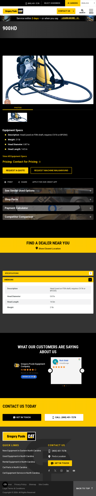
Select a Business (52, 3)
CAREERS (74, 3)
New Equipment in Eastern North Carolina (22, 450)
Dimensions (8, 280)
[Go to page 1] (64, 385)
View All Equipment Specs (15, 156)
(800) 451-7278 (33, 3)
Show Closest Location (49, 248)
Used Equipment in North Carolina (18, 456)
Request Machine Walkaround (51, 170)
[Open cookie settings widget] (5, 484)
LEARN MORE (68, 18)
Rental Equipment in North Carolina (19, 462)
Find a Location (59, 456)
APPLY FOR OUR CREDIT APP (44, 182)
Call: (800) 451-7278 (65, 417)
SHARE (24, 182)
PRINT (10, 182)
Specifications (11, 273)
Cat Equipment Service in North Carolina (21, 473)
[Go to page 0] (62, 385)
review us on (27, 376)
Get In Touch (23, 417)
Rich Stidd (63, 360)
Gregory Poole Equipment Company (33, 365)
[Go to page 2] (66, 385)
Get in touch (61, 463)
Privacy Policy (20, 484)
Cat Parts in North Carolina (15, 467)
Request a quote (15, 170)
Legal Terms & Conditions (14, 488)
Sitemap (32, 484)
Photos (17, 108)
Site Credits (44, 484)
